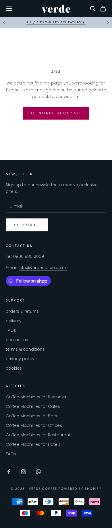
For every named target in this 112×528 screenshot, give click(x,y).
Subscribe (27, 225)
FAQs (11, 330)
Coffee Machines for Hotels (33, 444)
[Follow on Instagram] (23, 472)
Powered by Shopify (80, 488)
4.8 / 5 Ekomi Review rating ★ (56, 22)
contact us (17, 340)
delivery (14, 321)
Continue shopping (56, 113)
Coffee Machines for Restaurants (39, 435)
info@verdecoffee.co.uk (43, 267)
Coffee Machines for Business (36, 397)
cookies (14, 368)
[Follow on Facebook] (8, 472)
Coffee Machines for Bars (31, 416)
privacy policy (20, 359)
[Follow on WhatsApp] (38, 472)
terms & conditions (25, 349)
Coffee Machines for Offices (34, 425)
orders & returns (22, 311)
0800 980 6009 (28, 256)
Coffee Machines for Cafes (33, 406)
